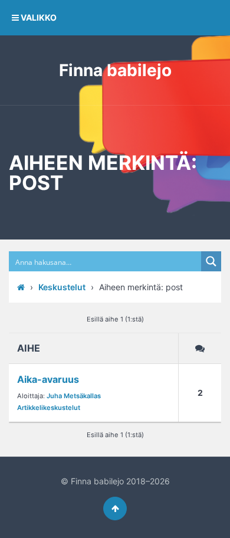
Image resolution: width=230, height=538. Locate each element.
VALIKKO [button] (38, 17)
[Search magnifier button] (211, 261)
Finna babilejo (115, 70)
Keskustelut (62, 287)
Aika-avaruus (48, 379)
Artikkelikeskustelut (48, 408)
